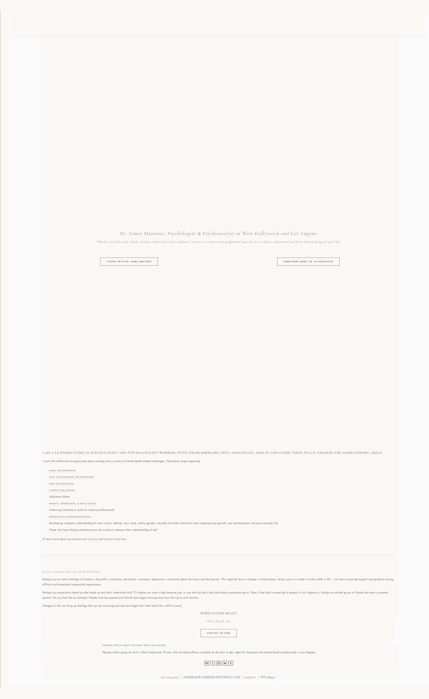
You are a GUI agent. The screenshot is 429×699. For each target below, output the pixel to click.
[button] (86, 315)
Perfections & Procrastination (69, 516)
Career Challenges (62, 490)
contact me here (219, 633)
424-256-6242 (169, 677)
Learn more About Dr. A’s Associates (308, 261)
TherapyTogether (115, 539)
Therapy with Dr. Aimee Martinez (128, 261)
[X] (212, 663)
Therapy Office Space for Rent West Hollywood (134, 645)
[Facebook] (230, 663)
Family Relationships (62, 470)
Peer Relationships (61, 483)
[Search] (69, 25)
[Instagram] (218, 663)
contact (250, 677)
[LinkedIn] (224, 663)
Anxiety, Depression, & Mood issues (72, 503)
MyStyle (92, 539)
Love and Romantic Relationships (71, 477)
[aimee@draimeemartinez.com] (206, 663)
